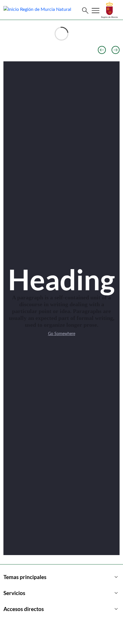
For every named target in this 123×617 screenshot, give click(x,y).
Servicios (61, 593)
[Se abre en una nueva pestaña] (109, 9)
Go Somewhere (61, 334)
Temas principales (61, 577)
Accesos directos (61, 609)
